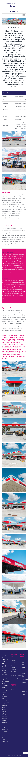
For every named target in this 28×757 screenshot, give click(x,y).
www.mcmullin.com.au (17, 678)
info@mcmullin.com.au (17, 3)
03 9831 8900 (8, 3)
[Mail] (13, 689)
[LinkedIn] (11, 689)
